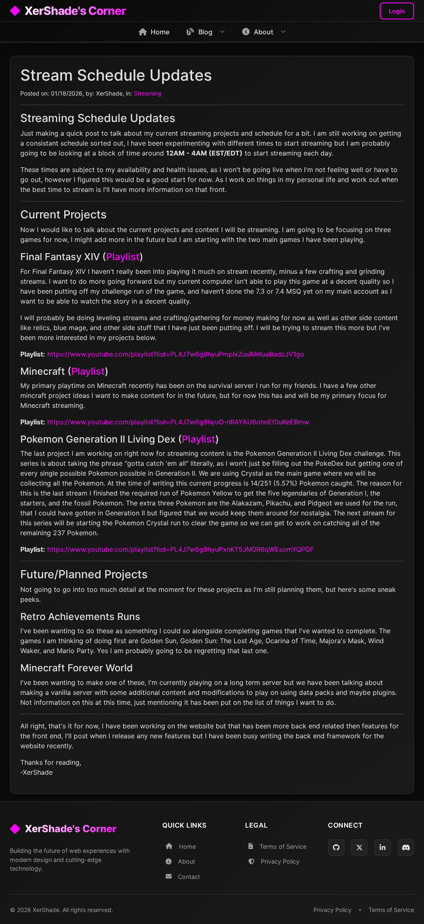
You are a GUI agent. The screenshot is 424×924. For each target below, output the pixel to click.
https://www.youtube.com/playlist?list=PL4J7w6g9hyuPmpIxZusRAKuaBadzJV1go (175, 354)
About (186, 861)
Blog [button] (205, 32)
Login (397, 10)
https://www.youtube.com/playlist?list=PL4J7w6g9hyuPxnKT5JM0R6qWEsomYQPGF (180, 549)
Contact (189, 876)
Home (160, 32)
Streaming (147, 93)
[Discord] (406, 847)
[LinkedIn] (382, 847)
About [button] (263, 32)
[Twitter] (359, 847)
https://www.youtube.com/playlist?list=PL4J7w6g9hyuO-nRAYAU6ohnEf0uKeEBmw (178, 422)
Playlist (123, 257)
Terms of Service (283, 846)
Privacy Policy (280, 861)
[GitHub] (336, 847)
